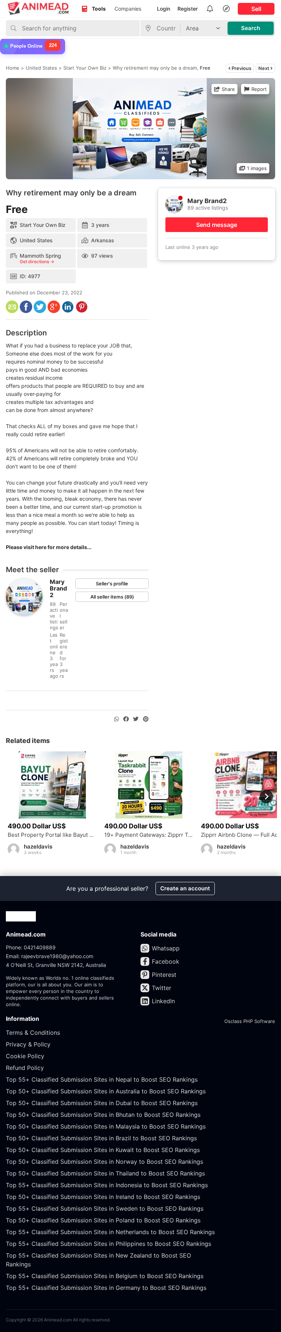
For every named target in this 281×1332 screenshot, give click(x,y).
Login (163, 8)
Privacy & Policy (28, 1044)
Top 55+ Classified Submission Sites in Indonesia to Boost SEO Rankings (107, 1185)
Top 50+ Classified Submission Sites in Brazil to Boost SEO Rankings (101, 1138)
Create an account (185, 888)
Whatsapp (166, 948)
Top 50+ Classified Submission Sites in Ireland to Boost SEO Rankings (103, 1196)
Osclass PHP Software (249, 1021)
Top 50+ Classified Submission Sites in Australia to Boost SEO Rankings (106, 1091)
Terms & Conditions (33, 1032)
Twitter (161, 987)
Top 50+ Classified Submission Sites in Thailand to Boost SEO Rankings (105, 1173)
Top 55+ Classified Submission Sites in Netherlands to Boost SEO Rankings (110, 1232)
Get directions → (37, 261)
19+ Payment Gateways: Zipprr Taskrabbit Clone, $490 (149, 835)
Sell (256, 8)
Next (264, 68)
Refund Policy (25, 1067)
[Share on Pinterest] (146, 719)
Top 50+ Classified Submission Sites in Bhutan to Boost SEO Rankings (103, 1114)
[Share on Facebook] (126, 719)
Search (250, 28)
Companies (128, 8)
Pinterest (164, 974)
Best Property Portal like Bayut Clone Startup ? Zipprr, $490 (52, 835)
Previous (241, 68)
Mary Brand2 (58, 588)
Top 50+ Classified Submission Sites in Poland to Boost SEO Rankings (103, 1220)
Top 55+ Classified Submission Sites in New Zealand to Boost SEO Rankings (98, 1260)
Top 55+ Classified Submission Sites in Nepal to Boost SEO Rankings (102, 1079)
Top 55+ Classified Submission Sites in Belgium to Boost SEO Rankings (104, 1276)
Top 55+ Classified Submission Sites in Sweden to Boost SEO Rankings (104, 1208)
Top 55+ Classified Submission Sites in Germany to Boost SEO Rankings (106, 1287)
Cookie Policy (25, 1056)
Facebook (165, 961)
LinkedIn (163, 1001)
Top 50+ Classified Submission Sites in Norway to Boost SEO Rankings (104, 1161)
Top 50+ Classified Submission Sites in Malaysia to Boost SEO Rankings (106, 1126)
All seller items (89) (112, 597)
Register (187, 8)
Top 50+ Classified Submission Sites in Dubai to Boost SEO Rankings (102, 1103)
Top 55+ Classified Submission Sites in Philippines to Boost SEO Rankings (108, 1243)
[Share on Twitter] (136, 719)
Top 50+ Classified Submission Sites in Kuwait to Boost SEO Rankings (103, 1149)
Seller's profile (112, 583)
